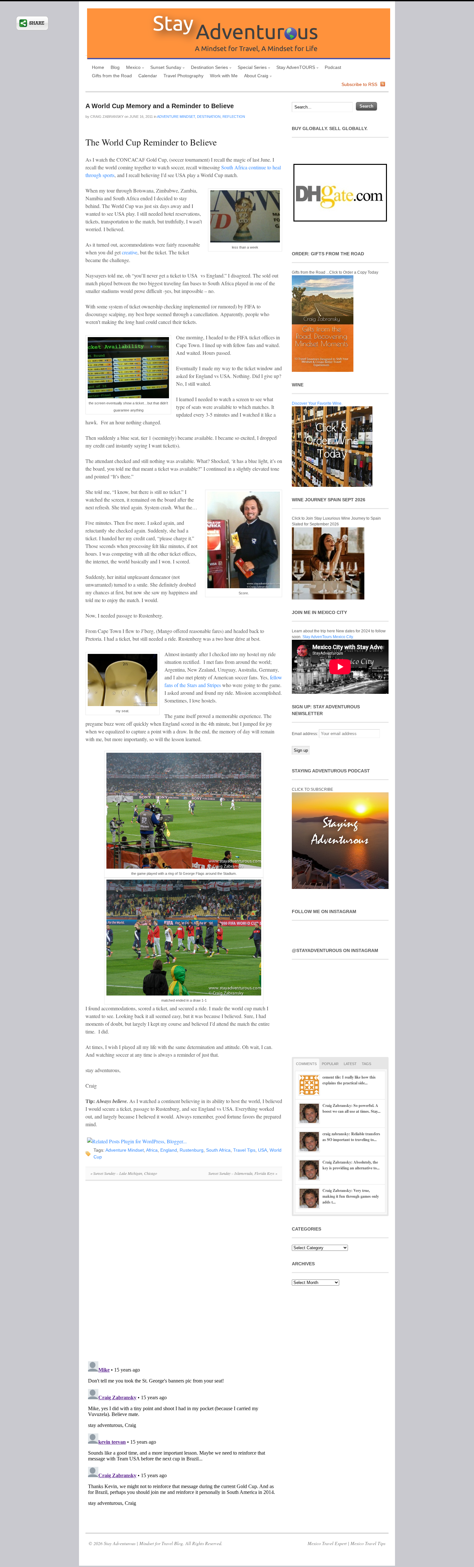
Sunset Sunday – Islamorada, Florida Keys (242, 1173)
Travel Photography (183, 75)
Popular (330, 1064)
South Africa (218, 1150)
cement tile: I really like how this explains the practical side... (349, 1080)
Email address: (305, 734)
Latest (350, 1064)
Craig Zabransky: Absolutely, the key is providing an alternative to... (351, 1165)
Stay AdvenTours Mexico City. (328, 637)
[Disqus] (183, 1274)
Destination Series (208, 68)
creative (129, 252)
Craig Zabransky (106, 116)
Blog (115, 67)
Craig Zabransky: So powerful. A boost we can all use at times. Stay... (351, 1108)
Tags (366, 1064)
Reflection (233, 116)
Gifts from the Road (112, 75)
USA (262, 1150)
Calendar (147, 75)
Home (98, 67)
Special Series (250, 68)
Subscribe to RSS (359, 84)
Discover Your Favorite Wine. (317, 403)
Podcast (333, 67)
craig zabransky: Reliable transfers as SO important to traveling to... (351, 1136)
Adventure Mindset (176, 116)
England (168, 1150)
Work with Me (224, 75)
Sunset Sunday (164, 68)
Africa (152, 1150)
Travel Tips (244, 1150)
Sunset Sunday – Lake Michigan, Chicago (123, 1173)
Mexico (132, 68)
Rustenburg (191, 1150)
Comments (306, 1064)
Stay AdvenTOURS (294, 68)
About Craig (254, 76)
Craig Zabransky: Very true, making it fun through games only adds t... (350, 1196)
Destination (209, 116)
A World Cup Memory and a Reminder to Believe (159, 105)
